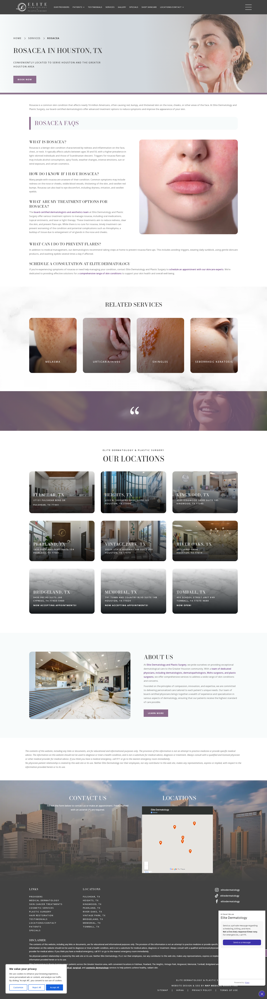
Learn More (156, 713)
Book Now (25, 79)
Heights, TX (91, 900)
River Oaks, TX (92, 911)
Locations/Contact (42, 922)
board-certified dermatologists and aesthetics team (61, 212)
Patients (35, 926)
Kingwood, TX (92, 904)
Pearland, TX (91, 907)
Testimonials (38, 919)
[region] (36, 978)
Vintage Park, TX (94, 915)
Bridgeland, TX (93, 919)
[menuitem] (61, 7)
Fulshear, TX (91, 896)
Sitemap (162, 990)
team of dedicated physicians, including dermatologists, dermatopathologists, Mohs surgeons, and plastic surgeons (190, 672)
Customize (18, 987)
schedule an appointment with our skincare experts (196, 269)
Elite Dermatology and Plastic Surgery (166, 664)
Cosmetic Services (41, 907)
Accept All (54, 987)
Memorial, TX (92, 922)
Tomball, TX (91, 926)
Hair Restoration (41, 915)
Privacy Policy (202, 990)
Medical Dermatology (44, 900)
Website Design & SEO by (204, 985)
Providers (36, 896)
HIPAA (180, 990)
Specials (35, 930)
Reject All (36, 987)
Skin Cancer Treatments (45, 904)
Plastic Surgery (40, 911)
